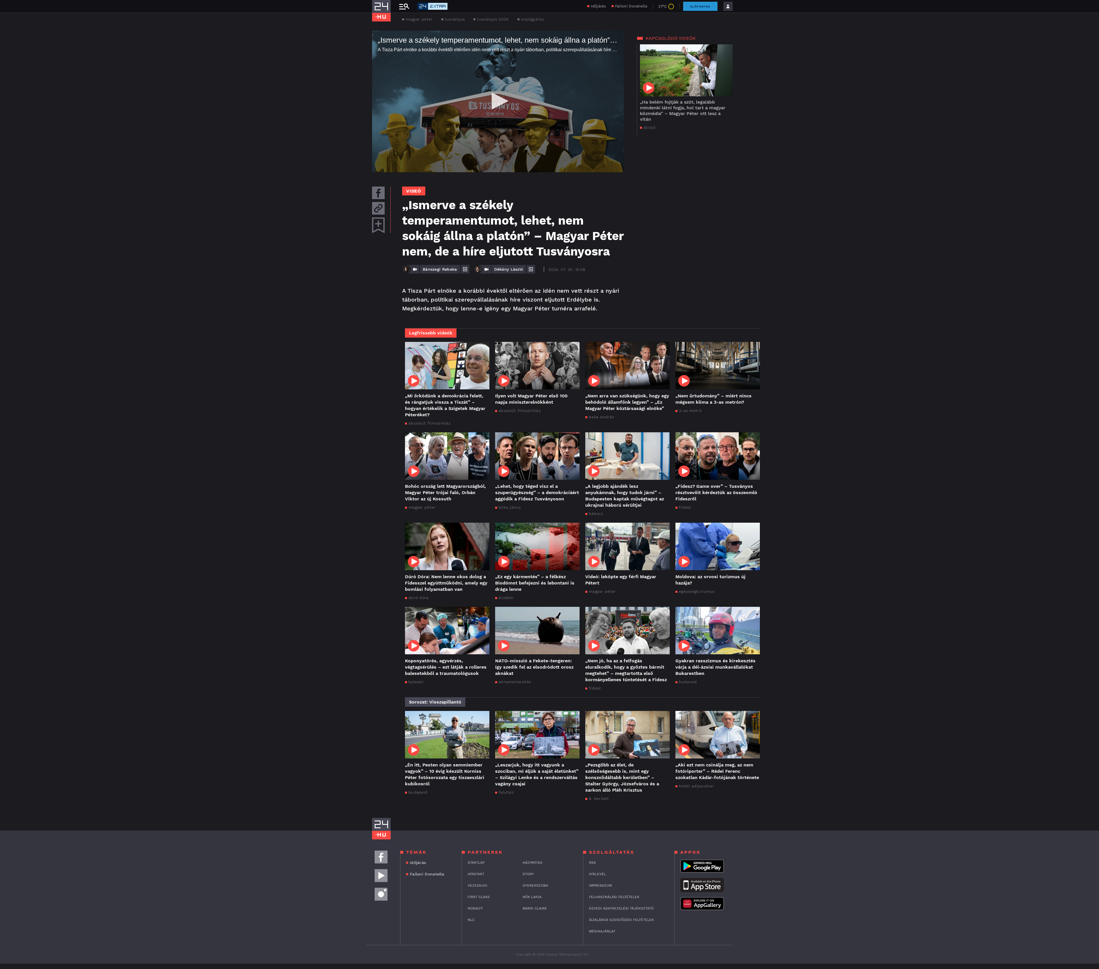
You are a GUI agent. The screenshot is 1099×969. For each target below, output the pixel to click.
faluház (506, 792)
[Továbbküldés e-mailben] (378, 208)
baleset (415, 681)
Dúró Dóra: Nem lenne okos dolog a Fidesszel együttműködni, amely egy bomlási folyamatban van (446, 583)
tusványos (455, 19)
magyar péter (419, 19)
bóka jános (510, 507)
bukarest (688, 681)
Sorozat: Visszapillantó (435, 702)
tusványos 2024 (493, 19)
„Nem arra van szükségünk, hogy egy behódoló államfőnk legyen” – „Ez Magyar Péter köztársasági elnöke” (627, 402)
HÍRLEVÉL (597, 874)
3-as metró (690, 410)
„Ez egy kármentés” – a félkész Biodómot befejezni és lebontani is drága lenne (534, 583)
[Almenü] (404, 6)
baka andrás (601, 417)
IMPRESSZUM (600, 885)
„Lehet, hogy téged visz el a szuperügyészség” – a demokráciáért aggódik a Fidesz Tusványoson (537, 492)
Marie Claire (535, 908)
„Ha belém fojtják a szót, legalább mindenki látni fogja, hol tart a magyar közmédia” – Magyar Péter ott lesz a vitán (683, 110)
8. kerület (599, 798)
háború (596, 513)
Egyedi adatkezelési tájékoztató (621, 908)
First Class (479, 897)
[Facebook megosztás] (378, 193)
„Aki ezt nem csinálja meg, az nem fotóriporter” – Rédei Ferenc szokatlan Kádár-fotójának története (717, 771)
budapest (418, 792)
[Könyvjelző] (378, 225)
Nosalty (475, 908)
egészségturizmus (697, 591)
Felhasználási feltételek (614, 897)
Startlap (476, 863)
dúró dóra (418, 597)
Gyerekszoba (535, 885)
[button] (498, 101)
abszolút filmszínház (429, 423)
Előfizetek (700, 6)
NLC (471, 920)
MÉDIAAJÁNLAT (602, 931)
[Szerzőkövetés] (465, 269)
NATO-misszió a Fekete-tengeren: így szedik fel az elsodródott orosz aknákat (534, 667)
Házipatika (532, 863)
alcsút (649, 127)
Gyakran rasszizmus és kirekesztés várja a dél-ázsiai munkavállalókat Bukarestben (715, 667)
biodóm (506, 597)
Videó (413, 191)
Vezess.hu (477, 885)
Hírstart (476, 874)
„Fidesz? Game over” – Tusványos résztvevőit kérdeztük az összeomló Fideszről (716, 492)
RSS (592, 863)
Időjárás (598, 6)
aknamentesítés (515, 681)
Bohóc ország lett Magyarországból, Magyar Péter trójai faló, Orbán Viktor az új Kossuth (445, 492)
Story (528, 874)
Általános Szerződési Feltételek (621, 920)
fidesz (685, 507)
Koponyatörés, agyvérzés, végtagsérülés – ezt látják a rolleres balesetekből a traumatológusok (446, 667)
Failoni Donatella (631, 6)
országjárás (532, 19)
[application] (498, 101)
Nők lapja (532, 897)
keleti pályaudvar (696, 786)
